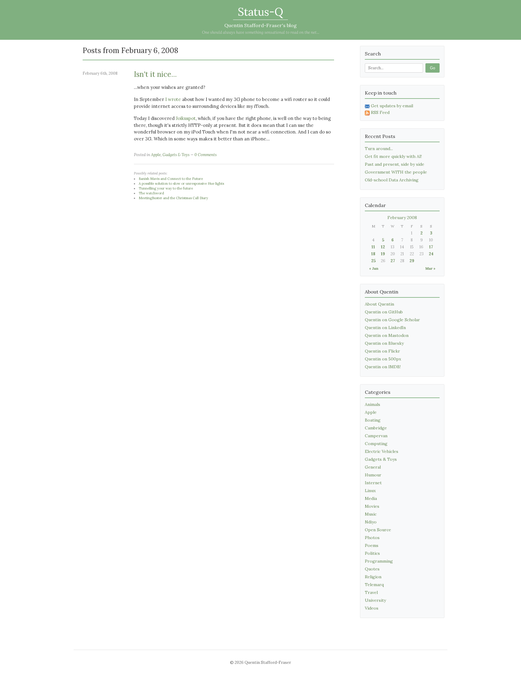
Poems (371, 545)
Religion (373, 576)
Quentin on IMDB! (383, 366)
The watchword (151, 193)
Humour (373, 475)
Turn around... (379, 148)
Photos (372, 537)
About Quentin (379, 304)
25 (373, 260)
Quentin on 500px (383, 359)
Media (371, 498)
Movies (372, 506)
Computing (376, 443)
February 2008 (402, 217)
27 (392, 260)
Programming (379, 561)
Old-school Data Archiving (391, 180)
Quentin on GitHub (384, 312)
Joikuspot (186, 118)
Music (371, 514)
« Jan (373, 268)
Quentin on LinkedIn (385, 327)
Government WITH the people (396, 172)
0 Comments (205, 154)
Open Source (378, 529)
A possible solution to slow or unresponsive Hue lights (181, 183)
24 (431, 253)
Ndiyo (371, 522)
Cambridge (376, 428)
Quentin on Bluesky (384, 343)
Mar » (430, 268)
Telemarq (374, 584)
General (373, 467)
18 (373, 253)
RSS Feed (380, 112)
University (375, 600)
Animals (372, 404)
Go (432, 68)
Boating (372, 420)
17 (431, 247)
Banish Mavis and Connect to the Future (171, 179)
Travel (371, 592)
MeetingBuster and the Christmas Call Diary (173, 198)
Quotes (372, 569)
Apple (156, 154)
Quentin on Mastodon (387, 335)
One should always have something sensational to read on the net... (260, 32)
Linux (370, 490)
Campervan (376, 435)
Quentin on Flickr (382, 351)
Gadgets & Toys (176, 154)
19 (383, 253)
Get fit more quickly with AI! (393, 156)
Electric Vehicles (381, 451)
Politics (372, 553)
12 (383, 247)
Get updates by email (392, 105)
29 (411, 260)
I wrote (173, 99)
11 (373, 247)
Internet (373, 482)
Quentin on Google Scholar (392, 319)
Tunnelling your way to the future (166, 188)
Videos (371, 608)
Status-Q (260, 12)
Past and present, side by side (394, 164)
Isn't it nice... (155, 74)
